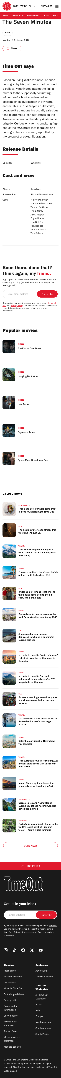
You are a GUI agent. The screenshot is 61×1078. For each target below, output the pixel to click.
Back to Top (33, 866)
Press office (10, 971)
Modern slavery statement (12, 1039)
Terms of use (10, 1031)
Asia (38, 1011)
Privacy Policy (17, 306)
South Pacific (42, 1034)
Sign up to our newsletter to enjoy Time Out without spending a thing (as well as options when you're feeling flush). (30, 283)
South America (43, 1028)
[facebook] (23, 950)
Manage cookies (12, 1047)
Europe (39, 1016)
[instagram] (6, 950)
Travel (46, 16)
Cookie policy (11, 1016)
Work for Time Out (13, 989)
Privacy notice (11, 1000)
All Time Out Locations (42, 997)
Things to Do (17, 16)
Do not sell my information (11, 1008)
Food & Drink (33, 16)
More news (30, 846)
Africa (38, 1005)
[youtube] (41, 950)
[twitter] (32, 950)
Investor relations (13, 977)
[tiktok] (14, 950)
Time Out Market (44, 977)
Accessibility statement (10, 1024)
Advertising (41, 971)
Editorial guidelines (14, 994)
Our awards (10, 983)
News (5, 16)
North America (43, 1022)
